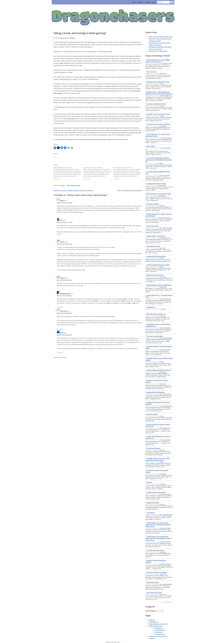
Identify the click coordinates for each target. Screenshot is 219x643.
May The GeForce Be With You (156, 314)
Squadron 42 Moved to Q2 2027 (156, 104)
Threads (147, 2)
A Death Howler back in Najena (156, 492)
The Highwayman (159, 634)
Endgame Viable (163, 125)
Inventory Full (163, 73)
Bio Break (162, 83)
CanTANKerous (158, 628)
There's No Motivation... (154, 448)
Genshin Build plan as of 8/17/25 (158, 624)
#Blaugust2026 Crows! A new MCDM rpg (159, 285)
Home (133, 2)
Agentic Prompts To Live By (155, 275)
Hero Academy (58, 93)
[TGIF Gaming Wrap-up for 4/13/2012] (128, 173)
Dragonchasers (113, 17)
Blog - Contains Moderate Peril (166, 227)
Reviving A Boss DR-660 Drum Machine (159, 370)
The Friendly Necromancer (167, 63)
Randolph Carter (65, 293)
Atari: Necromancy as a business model (159, 193)
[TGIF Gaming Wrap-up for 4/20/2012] (98, 173)
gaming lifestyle (75, 185)
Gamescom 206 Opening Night (156, 256)
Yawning (149, 482)
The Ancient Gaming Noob (165, 95)
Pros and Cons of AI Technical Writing (158, 124)
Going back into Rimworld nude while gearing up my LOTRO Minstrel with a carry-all (159, 159)
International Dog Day (153, 246)
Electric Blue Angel (159, 630)
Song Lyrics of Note (153, 226)
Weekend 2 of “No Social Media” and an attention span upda (160, 40)
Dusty (62, 200)
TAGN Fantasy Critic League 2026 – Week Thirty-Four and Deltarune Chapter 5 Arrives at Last (158, 538)
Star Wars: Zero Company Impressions (158, 114)
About (153, 2)
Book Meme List (153, 622)
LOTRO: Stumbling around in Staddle (158, 265)
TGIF (65, 42)
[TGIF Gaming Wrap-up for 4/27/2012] (68, 173)
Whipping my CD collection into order (158, 82)
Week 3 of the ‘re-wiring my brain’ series (160, 37)
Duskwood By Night (153, 502)
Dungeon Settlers (152, 414)
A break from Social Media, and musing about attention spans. (160, 48)
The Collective (158, 632)
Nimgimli (72, 38)
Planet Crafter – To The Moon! (156, 236)
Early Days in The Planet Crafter (158, 51)
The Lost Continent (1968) (155, 336)
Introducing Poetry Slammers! (156, 392)
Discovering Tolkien (153, 582)
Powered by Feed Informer (167, 602)
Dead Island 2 (151, 307)
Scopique (162, 105)
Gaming (62, 185)
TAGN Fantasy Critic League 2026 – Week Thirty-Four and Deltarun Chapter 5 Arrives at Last (158, 524)
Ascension (136, 91)
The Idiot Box (151, 512)
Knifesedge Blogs (163, 286)
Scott (61, 333)
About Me (152, 620)
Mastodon (140, 2)
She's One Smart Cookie (154, 592)
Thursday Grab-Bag (153, 204)
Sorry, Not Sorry (151, 71)
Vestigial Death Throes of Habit (156, 183)
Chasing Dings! (162, 195)
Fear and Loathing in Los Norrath (157, 572)
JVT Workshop (163, 309)
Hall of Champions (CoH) (156, 626)
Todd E (62, 242)
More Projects (151, 146)
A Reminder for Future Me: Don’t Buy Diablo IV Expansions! (159, 44)
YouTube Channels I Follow (155, 550)
